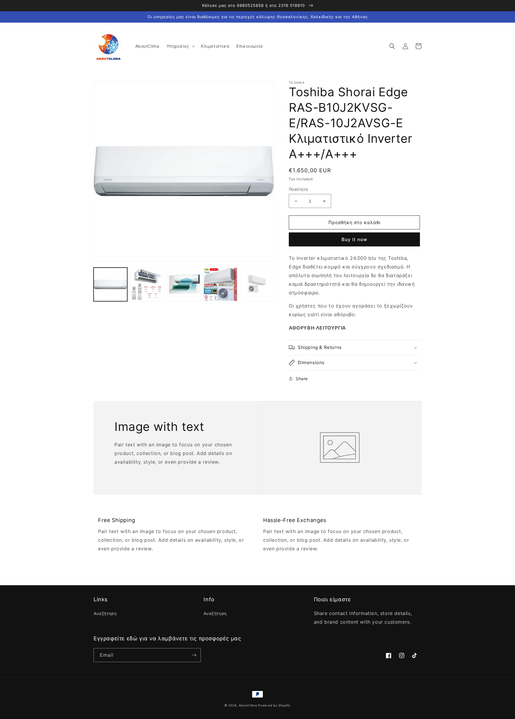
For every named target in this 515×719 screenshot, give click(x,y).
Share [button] (302, 378)
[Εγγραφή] (194, 655)
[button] (180, 46)
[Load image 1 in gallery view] (110, 284)
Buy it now (354, 239)
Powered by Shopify (274, 705)
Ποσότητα (298, 189)
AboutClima (248, 705)
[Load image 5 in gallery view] (257, 284)
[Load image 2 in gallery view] (147, 284)
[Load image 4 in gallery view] (220, 284)
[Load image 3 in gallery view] (184, 284)
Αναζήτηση (105, 613)
